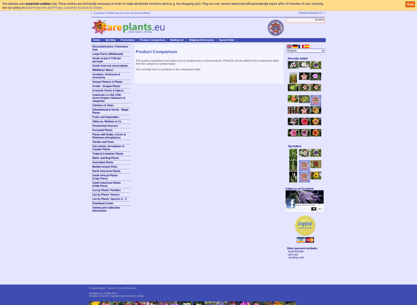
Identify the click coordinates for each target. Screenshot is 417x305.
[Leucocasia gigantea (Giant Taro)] (293, 181)
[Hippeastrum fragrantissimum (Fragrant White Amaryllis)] (304, 66)
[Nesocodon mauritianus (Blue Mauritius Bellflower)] (315, 68)
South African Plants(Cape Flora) (105, 177)
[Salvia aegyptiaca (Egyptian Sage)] (304, 170)
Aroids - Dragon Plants (106, 86)
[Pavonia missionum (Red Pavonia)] (293, 101)
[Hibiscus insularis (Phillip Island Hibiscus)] (293, 67)
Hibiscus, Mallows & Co (106, 121)
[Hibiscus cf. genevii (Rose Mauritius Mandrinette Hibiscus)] (304, 90)
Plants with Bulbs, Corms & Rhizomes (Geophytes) (109, 136)
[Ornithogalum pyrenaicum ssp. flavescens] (293, 170)
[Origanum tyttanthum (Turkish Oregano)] (304, 181)
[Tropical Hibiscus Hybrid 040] (293, 124)
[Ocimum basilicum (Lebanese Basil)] (293, 158)
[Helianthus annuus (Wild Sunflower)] (315, 178)
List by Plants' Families (106, 190)
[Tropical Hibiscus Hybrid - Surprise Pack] (293, 113)
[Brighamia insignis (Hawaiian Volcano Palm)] (293, 90)
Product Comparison (152, 40)
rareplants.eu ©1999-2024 (103, 293)
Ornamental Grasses (105, 125)
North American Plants (106, 171)
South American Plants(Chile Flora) (106, 184)
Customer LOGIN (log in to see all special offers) (122, 13)
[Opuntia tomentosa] (304, 155)
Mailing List (177, 40)
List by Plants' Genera (105, 194)
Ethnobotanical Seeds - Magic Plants (110, 111)
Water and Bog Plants (105, 158)
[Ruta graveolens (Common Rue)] (304, 102)
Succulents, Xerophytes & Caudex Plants (108, 148)
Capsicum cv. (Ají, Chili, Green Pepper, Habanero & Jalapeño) (108, 98)
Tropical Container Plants (107, 153)
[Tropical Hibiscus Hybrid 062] (315, 124)
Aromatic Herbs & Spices (108, 90)
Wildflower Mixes (102, 70)
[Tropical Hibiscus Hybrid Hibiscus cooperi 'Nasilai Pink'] (304, 113)
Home (96, 40)
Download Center (103, 203)
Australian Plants (103, 162)
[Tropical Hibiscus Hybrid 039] (315, 135)
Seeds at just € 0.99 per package (106, 60)
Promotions (128, 40)
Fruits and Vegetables (105, 117)
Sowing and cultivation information (106, 209)
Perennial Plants (102, 130)
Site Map (110, 40)
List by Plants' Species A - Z (109, 199)
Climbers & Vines (103, 105)
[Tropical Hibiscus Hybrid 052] (304, 124)
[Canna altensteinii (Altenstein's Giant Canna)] (293, 82)
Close (410, 4)
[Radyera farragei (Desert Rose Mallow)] (315, 79)
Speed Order (227, 40)
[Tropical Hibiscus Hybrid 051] (315, 105)
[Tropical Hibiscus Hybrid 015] (304, 135)
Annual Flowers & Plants (107, 81)
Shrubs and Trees (103, 141)
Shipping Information (201, 40)
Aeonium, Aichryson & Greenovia (106, 76)
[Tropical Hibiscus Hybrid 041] (315, 113)
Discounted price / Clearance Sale (110, 48)
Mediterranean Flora (104, 166)
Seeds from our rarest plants (110, 65)
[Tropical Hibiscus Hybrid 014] (293, 135)
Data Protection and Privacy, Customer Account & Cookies (64, 8)
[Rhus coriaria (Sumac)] (315, 167)
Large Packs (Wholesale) (107, 54)
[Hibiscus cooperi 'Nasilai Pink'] (304, 79)
